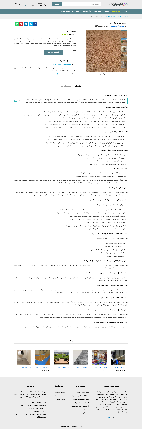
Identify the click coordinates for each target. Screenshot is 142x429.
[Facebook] (117, 417)
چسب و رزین (75, 11)
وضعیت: (71, 34)
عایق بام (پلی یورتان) (63, 367)
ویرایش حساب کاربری (58, 396)
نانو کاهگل (48, 68)
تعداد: (74, 50)
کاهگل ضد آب (28, 68)
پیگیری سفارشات (60, 392)
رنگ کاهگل (65, 68)
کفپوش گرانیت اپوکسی (81, 367)
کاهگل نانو (62, 71)
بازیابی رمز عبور (60, 399)
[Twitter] (113, 417)
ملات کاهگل (57, 68)
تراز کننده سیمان (26, 367)
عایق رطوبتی (97, 11)
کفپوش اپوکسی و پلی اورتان (81, 399)
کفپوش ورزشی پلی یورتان (42, 367)
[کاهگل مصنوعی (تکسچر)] (35, 24)
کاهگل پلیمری (53, 71)
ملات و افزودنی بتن (84, 413)
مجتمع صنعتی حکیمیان (83, 392)
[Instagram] (105, 417)
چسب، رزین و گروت (84, 410)
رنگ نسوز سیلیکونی (119, 367)
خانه (126, 11)
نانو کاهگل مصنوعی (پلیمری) (81, 396)
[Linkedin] (109, 417)
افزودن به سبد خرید (53, 52)
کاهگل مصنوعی (117, 11)
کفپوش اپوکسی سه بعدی (101, 368)
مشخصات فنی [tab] (66, 86)
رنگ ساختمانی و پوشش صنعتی (80, 406)
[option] (124, 34)
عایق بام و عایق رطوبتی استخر (81, 403)
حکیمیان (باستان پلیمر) (117, 26)
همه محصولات (66, 64)
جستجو (57, 4)
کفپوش (107, 11)
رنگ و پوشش (87, 11)
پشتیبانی (39, 3)
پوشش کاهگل (39, 68)
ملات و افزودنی (65, 11)
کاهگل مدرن (19, 68)
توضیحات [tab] (78, 86)
